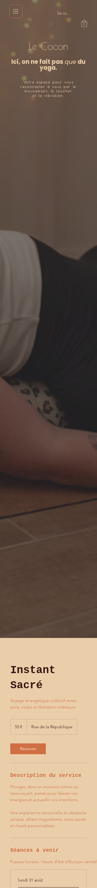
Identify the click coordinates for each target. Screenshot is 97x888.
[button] (84, 23)
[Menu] (15, 11)
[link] (28, 748)
